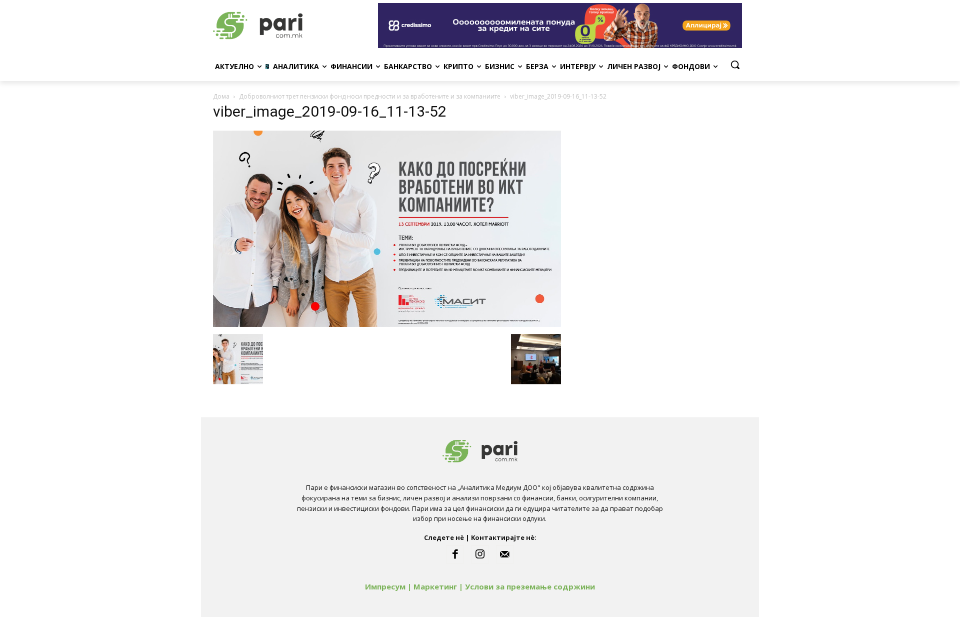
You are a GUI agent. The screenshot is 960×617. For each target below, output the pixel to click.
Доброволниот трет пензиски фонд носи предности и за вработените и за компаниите (369, 96)
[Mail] (505, 554)
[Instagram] (480, 554)
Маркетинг (435, 586)
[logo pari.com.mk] (293, 25)
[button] (735, 65)
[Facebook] (455, 554)
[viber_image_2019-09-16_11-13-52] (387, 324)
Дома (221, 96)
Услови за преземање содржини (530, 586)
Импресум (385, 586)
